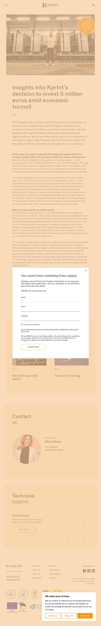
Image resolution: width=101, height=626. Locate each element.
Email (23, 307)
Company (24, 316)
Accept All (85, 616)
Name (23, 297)
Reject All (69, 616)
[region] (69, 606)
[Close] (86, 270)
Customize (53, 616)
